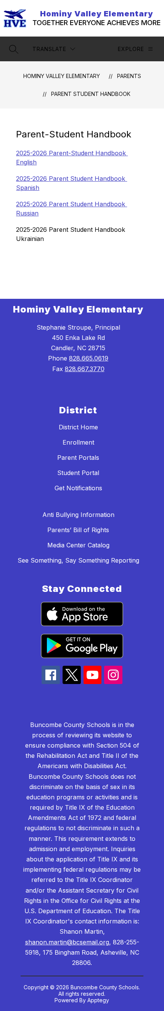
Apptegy (98, 1000)
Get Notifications (78, 488)
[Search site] (13, 49)
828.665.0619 (88, 358)
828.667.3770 (85, 369)
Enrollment (78, 442)
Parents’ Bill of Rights (78, 530)
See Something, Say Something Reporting (78, 560)
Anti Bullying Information (78, 514)
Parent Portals (78, 457)
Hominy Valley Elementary (61, 76)
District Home (78, 427)
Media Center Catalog (78, 545)
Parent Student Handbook (90, 94)
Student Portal (78, 473)
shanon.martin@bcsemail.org (67, 942)
